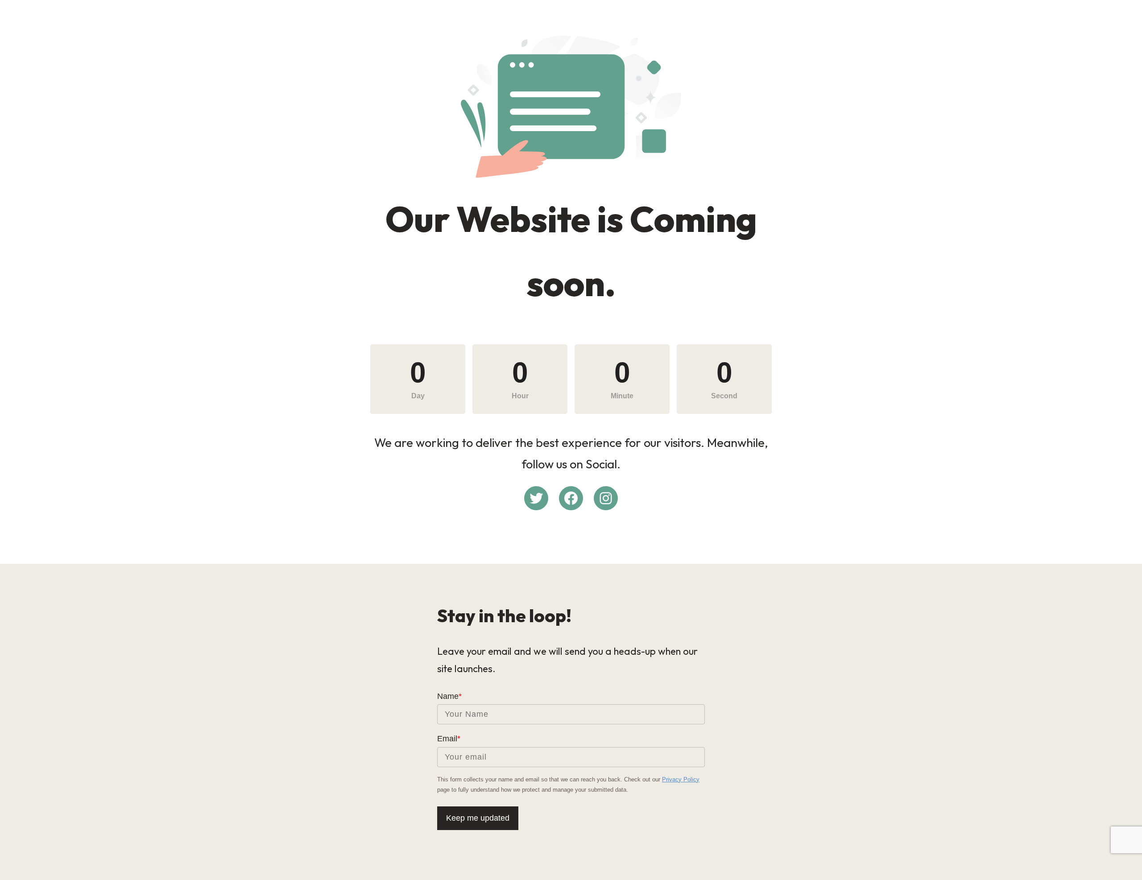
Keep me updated (477, 818)
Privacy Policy (680, 779)
